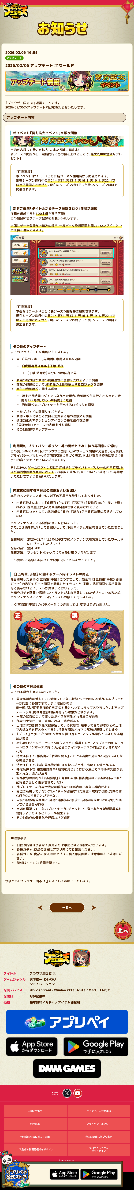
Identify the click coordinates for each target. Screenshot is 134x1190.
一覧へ (67, 907)
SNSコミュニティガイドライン (98, 1149)
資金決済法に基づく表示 (98, 1136)
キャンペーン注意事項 (99, 1110)
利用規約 (35, 1123)
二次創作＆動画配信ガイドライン (35, 1149)
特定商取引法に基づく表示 (35, 1136)
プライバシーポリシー (99, 1123)
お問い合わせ (35, 1110)
